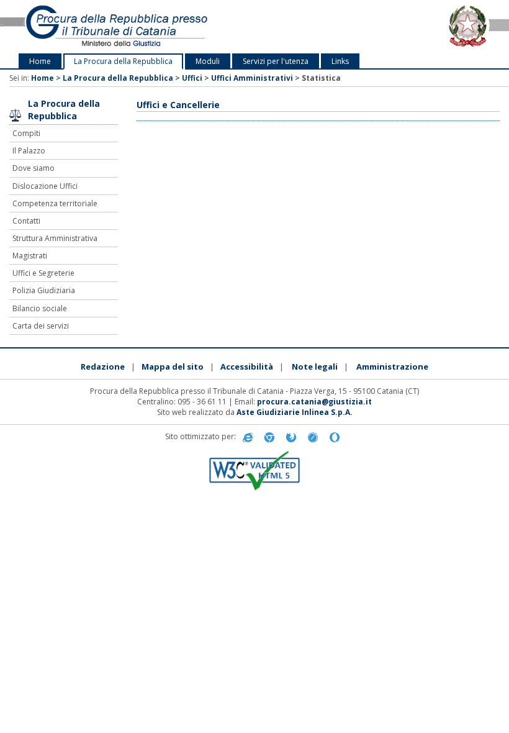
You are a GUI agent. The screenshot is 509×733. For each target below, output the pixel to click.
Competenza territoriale (54, 203)
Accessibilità (246, 366)
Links (340, 61)
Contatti (26, 221)
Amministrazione (392, 366)
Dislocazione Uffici (45, 186)
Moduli (208, 61)
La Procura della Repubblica (123, 61)
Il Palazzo (28, 150)
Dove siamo (33, 168)
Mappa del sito (173, 366)
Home (40, 61)
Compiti (26, 133)
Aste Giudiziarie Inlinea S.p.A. (294, 412)
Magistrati (29, 255)
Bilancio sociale (39, 308)
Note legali (315, 366)
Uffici (192, 78)
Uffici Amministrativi (252, 78)
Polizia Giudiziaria (43, 290)
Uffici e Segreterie (43, 273)
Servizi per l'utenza (276, 61)
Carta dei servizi (40, 326)
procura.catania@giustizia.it (314, 401)
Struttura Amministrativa (54, 238)
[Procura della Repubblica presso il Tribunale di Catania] (106, 26)
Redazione (103, 366)
